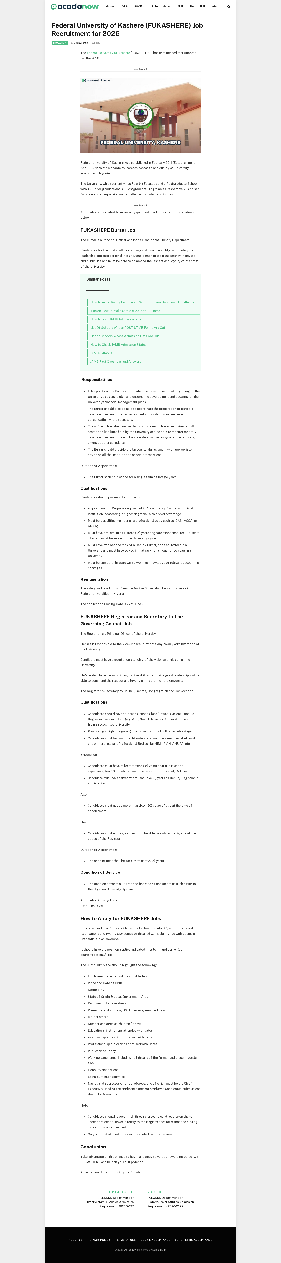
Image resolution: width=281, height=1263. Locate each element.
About (216, 6)
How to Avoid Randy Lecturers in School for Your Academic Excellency (142, 302)
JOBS (124, 6)
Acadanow (130, 1249)
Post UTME (197, 6)
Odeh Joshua (81, 43)
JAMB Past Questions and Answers (115, 361)
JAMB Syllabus (101, 353)
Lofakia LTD (159, 1249)
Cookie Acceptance (155, 1240)
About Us (76, 1240)
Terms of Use (125, 1240)
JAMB (180, 6)
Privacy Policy (99, 1240)
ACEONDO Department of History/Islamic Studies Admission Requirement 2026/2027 (110, 1202)
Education (59, 43)
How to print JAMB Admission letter (116, 319)
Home (110, 6)
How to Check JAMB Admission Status (118, 345)
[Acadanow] (75, 6)
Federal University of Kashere (109, 53)
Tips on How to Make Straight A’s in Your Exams (125, 311)
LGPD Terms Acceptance (193, 1240)
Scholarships (161, 6)
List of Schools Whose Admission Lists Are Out (124, 336)
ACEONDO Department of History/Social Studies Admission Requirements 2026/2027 (170, 1202)
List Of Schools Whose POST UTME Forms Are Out (127, 328)
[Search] (228, 6)
